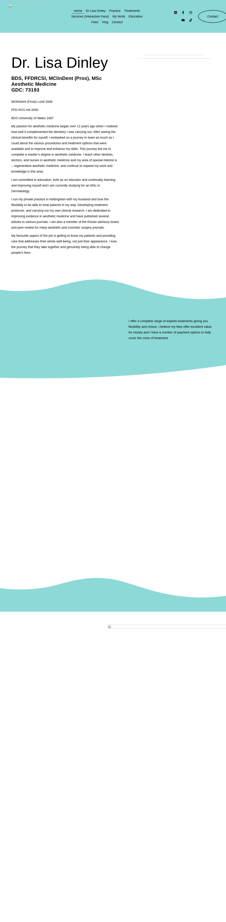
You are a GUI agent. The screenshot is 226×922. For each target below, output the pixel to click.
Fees (94, 22)
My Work (118, 16)
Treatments (132, 11)
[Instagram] (191, 12)
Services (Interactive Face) (90, 16)
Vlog (105, 22)
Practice (115, 11)
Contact (117, 22)
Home (78, 11)
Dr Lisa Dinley (96, 11)
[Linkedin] (175, 12)
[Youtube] (183, 20)
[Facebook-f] (183, 12)
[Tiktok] (191, 20)
